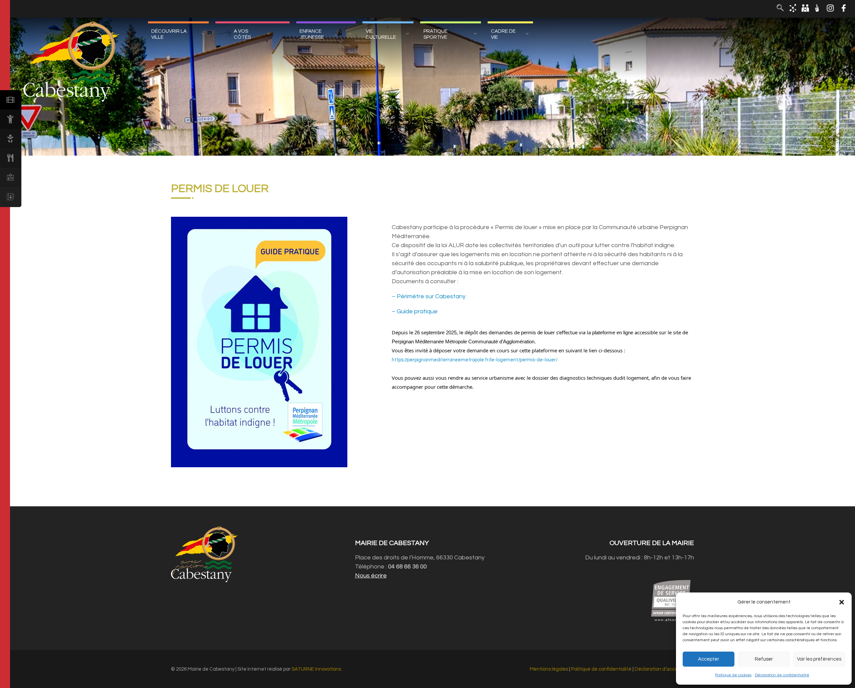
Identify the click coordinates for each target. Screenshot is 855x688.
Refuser (764, 659)
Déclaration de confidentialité (782, 675)
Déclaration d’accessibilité (664, 669)
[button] (841, 602)
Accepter (708, 659)
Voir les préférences (819, 659)
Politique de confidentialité (601, 669)
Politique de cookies (733, 675)
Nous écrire (371, 575)
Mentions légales (549, 669)
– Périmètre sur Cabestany (429, 296)
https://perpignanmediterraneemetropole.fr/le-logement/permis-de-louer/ (474, 359)
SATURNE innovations (316, 669)
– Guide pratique (415, 311)
